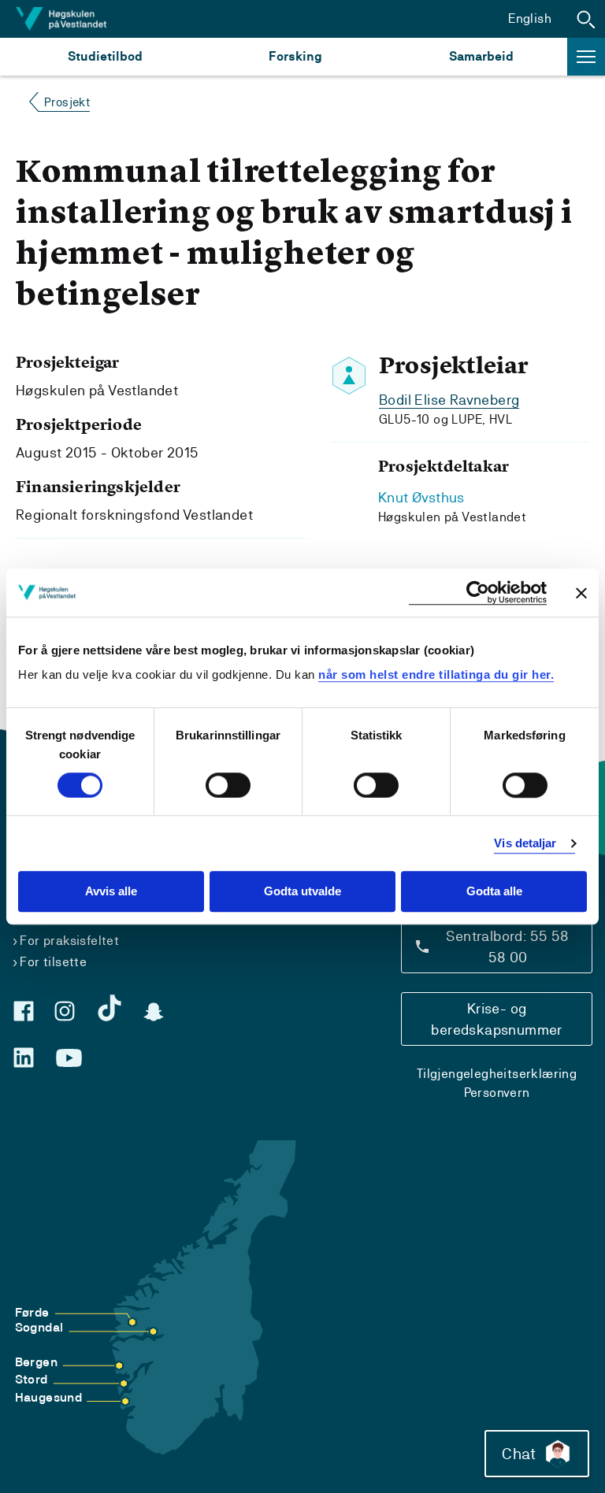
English (529, 18)
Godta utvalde (302, 891)
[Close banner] (581, 592)
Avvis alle (111, 891)
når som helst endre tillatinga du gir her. (436, 674)
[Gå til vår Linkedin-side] (24, 1058)
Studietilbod (105, 56)
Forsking (295, 56)
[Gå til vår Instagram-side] (65, 1011)
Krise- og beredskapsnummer (496, 1019)
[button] (586, 19)
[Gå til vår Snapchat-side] (154, 1012)
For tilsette (53, 961)
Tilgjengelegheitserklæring (497, 1073)
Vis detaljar (525, 843)
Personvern (497, 1092)
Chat (519, 1453)
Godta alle (494, 891)
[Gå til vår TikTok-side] (109, 1008)
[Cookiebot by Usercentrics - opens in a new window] (478, 592)
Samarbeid (481, 56)
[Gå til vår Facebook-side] (24, 1011)
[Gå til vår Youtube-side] (69, 1058)
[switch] (228, 785)
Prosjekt (67, 102)
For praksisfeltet (69, 940)
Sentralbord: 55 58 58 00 (507, 946)
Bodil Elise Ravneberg (449, 399)
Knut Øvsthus (421, 497)
